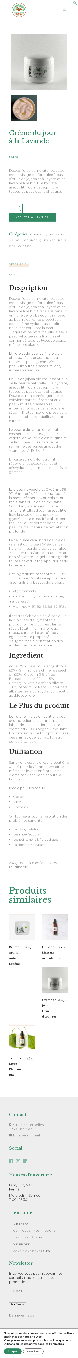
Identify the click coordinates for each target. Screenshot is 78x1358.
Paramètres (56, 1344)
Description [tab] (19, 264)
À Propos (21, 1224)
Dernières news (21, 1315)
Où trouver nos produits (34, 1230)
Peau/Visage (20, 246)
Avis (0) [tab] (14, 274)
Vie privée (21, 1244)
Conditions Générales (31, 1251)
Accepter (13, 1351)
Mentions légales (28, 1237)
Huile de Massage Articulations (51, 952)
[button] (75, 4)
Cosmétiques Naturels (45, 240)
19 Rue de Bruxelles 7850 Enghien (26, 1127)
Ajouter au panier (32, 217)
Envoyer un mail (26, 1135)
